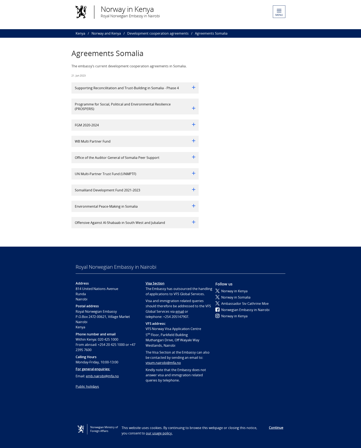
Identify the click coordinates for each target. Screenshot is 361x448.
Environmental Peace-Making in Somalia (106, 206)
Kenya (80, 33)
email (179, 311)
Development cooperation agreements (158, 33)
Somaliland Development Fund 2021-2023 (107, 190)
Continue (276, 427)
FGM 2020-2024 (87, 125)
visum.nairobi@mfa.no (163, 362)
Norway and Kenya (106, 33)
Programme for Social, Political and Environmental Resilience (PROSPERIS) (123, 106)
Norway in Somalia (235, 297)
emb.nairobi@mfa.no (102, 376)
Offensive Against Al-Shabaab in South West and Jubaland (120, 222)
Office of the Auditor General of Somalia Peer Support (117, 157)
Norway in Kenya (234, 291)
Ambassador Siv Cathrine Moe (245, 303)
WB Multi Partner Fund (93, 141)
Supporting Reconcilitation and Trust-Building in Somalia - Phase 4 (127, 88)
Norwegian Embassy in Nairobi (245, 309)
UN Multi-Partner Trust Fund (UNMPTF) (105, 174)
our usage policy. (159, 433)
